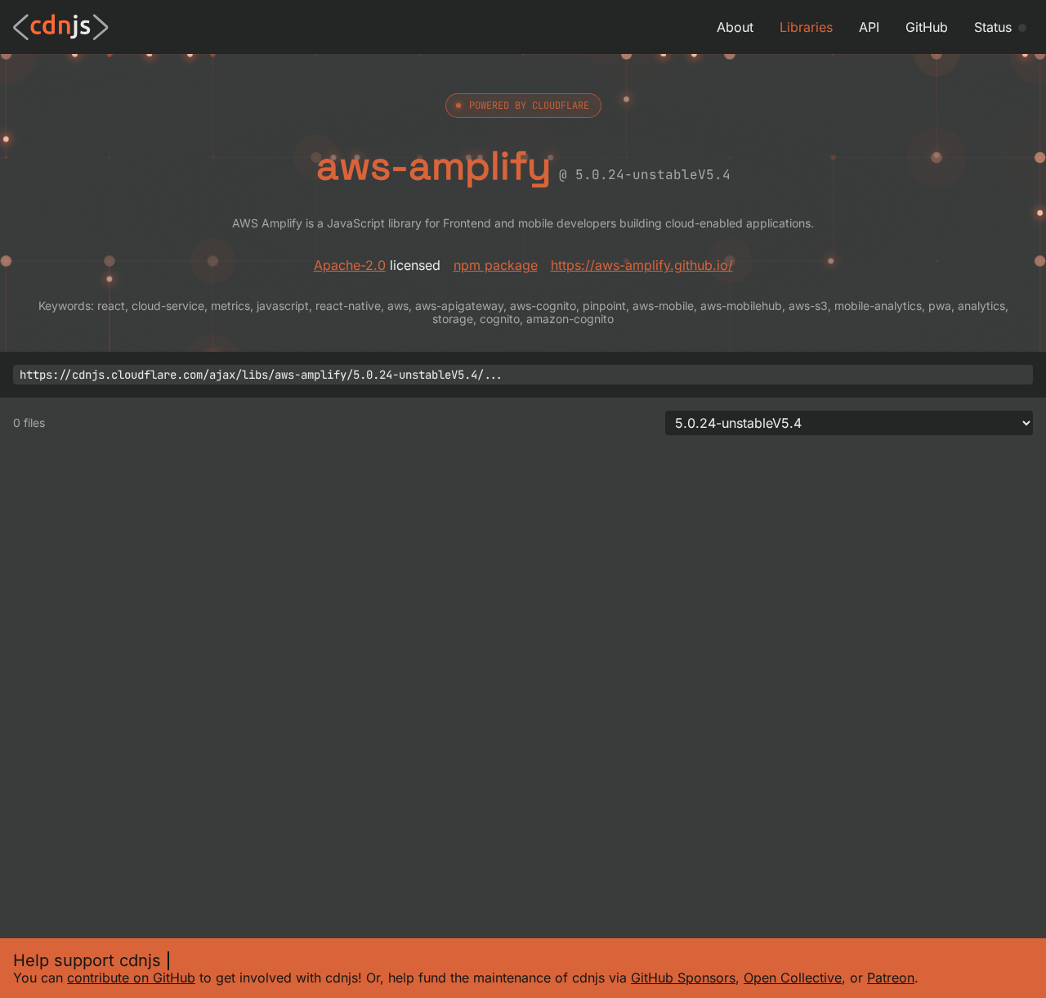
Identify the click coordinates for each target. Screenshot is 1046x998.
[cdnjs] (61, 27)
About (735, 27)
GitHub (926, 27)
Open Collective (793, 977)
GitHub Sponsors (683, 977)
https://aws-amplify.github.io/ (642, 265)
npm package (496, 265)
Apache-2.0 (350, 265)
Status (993, 27)
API (869, 27)
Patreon (890, 977)
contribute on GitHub (131, 977)
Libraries (806, 27)
